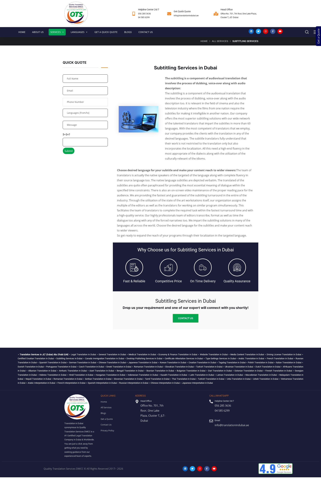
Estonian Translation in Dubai (249, 370)
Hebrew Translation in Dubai (52, 375)
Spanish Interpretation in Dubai (102, 383)
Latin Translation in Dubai (202, 375)
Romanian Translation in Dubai (148, 366)
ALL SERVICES (220, 41)
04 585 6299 (144, 17)
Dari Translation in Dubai (220, 370)
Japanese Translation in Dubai (142, 362)
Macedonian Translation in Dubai (261, 375)
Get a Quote (318, 36)
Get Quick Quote (182, 11)
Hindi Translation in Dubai (81, 375)
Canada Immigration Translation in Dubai (104, 358)
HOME (21, 32)
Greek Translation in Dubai (118, 366)
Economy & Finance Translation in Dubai (177, 354)
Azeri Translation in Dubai (101, 370)
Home (204, 41)
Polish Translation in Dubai (260, 362)
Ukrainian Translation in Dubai (239, 366)
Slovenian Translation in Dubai (128, 379)
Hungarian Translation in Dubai (110, 375)
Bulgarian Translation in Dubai (191, 370)
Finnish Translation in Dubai (278, 370)
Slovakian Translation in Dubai (179, 366)
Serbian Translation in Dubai (98, 379)
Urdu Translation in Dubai (239, 379)
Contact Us (185, 318)
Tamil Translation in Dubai (157, 379)
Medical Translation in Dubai (142, 354)
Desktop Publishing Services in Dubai (144, 358)
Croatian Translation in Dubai (202, 362)
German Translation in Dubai (82, 362)
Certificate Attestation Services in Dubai (184, 358)
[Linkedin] (251, 31)
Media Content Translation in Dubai (247, 354)
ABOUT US (38, 32)
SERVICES (55, 32)
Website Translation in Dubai (214, 354)
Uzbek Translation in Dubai (265, 379)
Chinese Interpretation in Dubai (165, 383)
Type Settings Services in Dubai (220, 358)
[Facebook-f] (272, 31)
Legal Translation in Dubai (83, 354)
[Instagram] (265, 31)
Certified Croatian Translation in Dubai (36, 358)
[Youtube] (280, 31)
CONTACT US (145, 32)
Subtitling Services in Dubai (69, 358)
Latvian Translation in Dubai (230, 375)
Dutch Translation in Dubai (268, 366)
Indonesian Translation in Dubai (143, 375)
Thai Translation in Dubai (183, 379)
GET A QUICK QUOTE (106, 32)
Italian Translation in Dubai (288, 362)
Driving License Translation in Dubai (284, 354)
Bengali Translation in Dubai (130, 370)
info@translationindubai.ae (186, 15)
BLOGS (128, 32)
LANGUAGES (77, 32)
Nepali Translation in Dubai (38, 379)
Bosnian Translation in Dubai (160, 370)
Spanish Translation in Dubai (53, 362)
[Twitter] (258, 31)
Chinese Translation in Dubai (112, 362)
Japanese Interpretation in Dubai (197, 383)
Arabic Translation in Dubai (251, 358)
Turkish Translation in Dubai (209, 366)
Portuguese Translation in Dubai (61, 366)
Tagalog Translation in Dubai (232, 362)
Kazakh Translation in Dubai (173, 375)
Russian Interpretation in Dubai (133, 383)
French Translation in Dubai (280, 358)
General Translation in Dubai (112, 354)
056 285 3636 (144, 14)
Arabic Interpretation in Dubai (41, 383)
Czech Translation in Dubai (91, 366)
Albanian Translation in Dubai (42, 370)
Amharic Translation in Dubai (73, 370)
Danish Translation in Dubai (31, 366)
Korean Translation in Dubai (173, 362)
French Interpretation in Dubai (71, 383)
